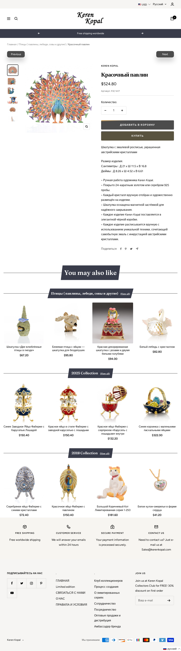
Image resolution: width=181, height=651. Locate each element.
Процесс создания (106, 586)
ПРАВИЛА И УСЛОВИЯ (71, 604)
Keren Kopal (109, 66)
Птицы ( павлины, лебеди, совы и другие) (42, 44)
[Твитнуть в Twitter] (131, 249)
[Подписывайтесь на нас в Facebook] (12, 583)
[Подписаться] (168, 600)
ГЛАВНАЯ (62, 580)
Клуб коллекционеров (108, 580)
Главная (12, 44)
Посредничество (105, 609)
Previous (16, 54)
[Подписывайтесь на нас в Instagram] (31, 583)
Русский (158, 4)
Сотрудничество (105, 603)
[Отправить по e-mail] (137, 249)
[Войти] (172, 4)
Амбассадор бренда (107, 626)
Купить (138, 135)
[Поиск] (16, 18)
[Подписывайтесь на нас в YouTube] (12, 593)
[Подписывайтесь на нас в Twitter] (22, 583)
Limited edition (65, 586)
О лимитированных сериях (107, 595)
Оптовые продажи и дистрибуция (107, 618)
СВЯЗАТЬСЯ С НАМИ (70, 592)
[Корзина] (172, 18)
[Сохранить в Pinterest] (126, 249)
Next (165, 54)
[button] (172, 649)
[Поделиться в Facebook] (121, 249)
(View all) (125, 293)
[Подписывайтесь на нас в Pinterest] (41, 583)
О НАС (60, 598)
